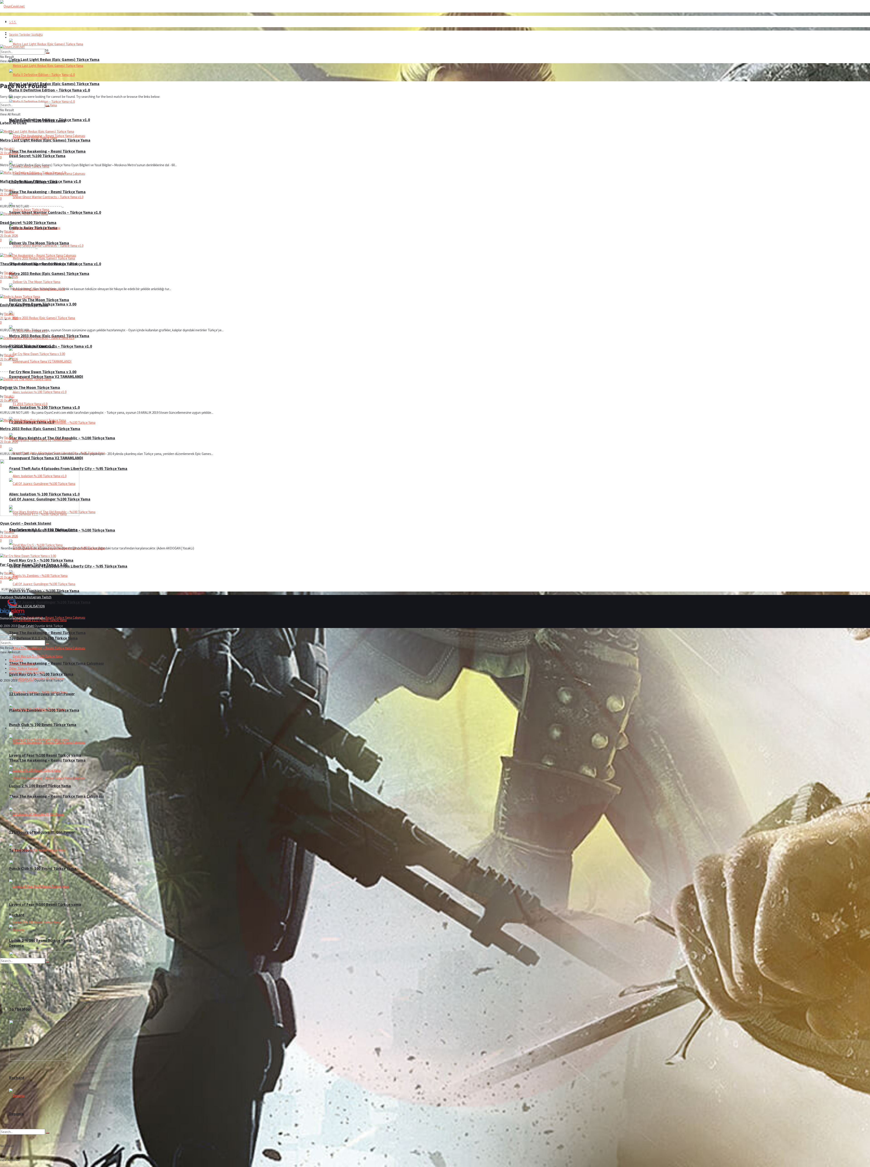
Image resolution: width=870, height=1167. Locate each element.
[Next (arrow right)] (6, 639)
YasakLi (9, 149)
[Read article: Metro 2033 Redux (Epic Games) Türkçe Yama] (435, 420)
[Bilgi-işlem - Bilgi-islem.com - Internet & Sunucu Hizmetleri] (12, 614)
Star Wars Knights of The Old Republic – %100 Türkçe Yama (62, 530)
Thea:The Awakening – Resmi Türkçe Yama (47, 191)
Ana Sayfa (16, 21)
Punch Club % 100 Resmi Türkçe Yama (42, 724)
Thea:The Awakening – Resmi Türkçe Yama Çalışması (56, 663)
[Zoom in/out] (15, 634)
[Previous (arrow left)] (2, 639)
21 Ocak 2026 (9, 153)
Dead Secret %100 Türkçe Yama (37, 155)
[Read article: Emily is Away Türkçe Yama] (435, 296)
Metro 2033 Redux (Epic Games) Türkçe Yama (49, 273)
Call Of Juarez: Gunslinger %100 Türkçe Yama (49, 602)
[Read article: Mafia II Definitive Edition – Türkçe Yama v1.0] (435, 173)
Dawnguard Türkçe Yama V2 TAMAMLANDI (46, 457)
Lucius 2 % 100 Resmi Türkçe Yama (40, 785)
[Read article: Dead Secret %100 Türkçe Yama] (435, 214)
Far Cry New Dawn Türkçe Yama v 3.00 (42, 371)
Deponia (16, 1113)
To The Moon (20, 1009)
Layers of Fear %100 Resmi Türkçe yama (45, 904)
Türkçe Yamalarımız (22, 664)
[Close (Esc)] (2, 634)
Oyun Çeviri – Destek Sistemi (25, 523)
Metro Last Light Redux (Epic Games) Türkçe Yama (54, 83)
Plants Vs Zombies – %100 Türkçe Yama (44, 710)
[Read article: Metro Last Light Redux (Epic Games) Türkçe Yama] (435, 131)
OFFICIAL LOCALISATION (27, 728)
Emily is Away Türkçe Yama (33, 227)
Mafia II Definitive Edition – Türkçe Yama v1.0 (49, 119)
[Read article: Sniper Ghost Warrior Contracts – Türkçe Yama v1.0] (435, 338)
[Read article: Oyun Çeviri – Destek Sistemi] (435, 488)
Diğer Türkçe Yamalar (23, 668)
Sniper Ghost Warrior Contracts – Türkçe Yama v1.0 (55, 212)
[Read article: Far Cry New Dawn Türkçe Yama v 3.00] (435, 556)
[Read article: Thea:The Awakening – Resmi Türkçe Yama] (435, 255)
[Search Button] (47, 1133)
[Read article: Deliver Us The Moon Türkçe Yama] (435, 379)
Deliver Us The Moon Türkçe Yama (39, 299)
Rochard (16, 914)
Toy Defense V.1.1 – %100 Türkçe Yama (43, 638)
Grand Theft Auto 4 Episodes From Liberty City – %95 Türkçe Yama (68, 566)
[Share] (6, 634)
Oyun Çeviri (26, 626)
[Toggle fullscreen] (10, 634)
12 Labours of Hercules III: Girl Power (42, 832)
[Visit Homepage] (12, 6)
